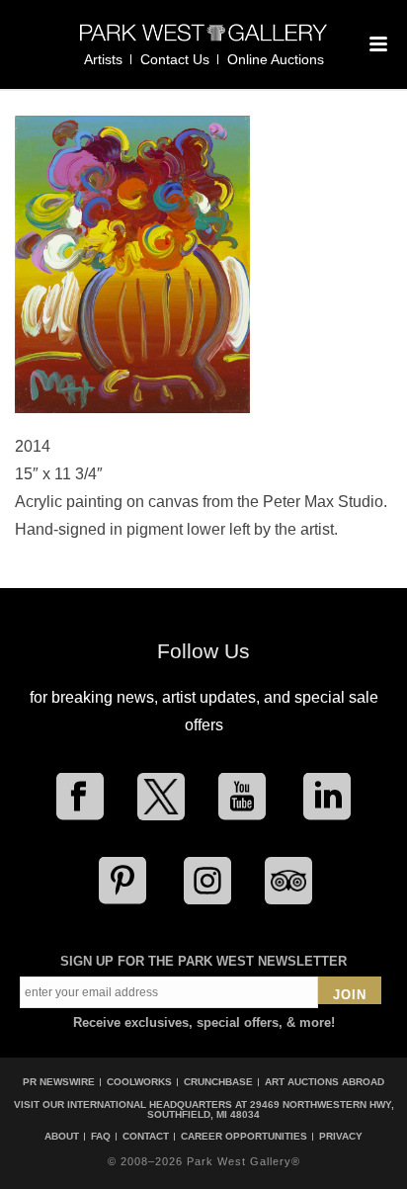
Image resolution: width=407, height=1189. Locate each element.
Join (349, 994)
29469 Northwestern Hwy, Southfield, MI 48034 (270, 1109)
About (61, 1137)
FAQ (101, 1137)
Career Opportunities (244, 1137)
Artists (103, 59)
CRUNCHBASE (218, 1081)
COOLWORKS (139, 1081)
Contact (145, 1137)
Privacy (341, 1137)
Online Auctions (275, 59)
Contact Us (174, 59)
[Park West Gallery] (203, 41)
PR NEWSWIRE (59, 1081)
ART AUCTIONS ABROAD (324, 1081)
